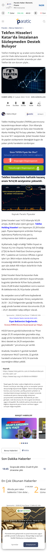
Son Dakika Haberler (16, 459)
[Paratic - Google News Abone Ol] (35, 115)
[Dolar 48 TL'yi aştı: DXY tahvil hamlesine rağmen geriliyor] (19, 428)
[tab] (20, 443)
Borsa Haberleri (15, 28)
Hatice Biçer (12, 114)
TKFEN (25, 450)
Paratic (4, 28)
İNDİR (41, 5)
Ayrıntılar (14, 544)
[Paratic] (23, 22)
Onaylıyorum (31, 545)
